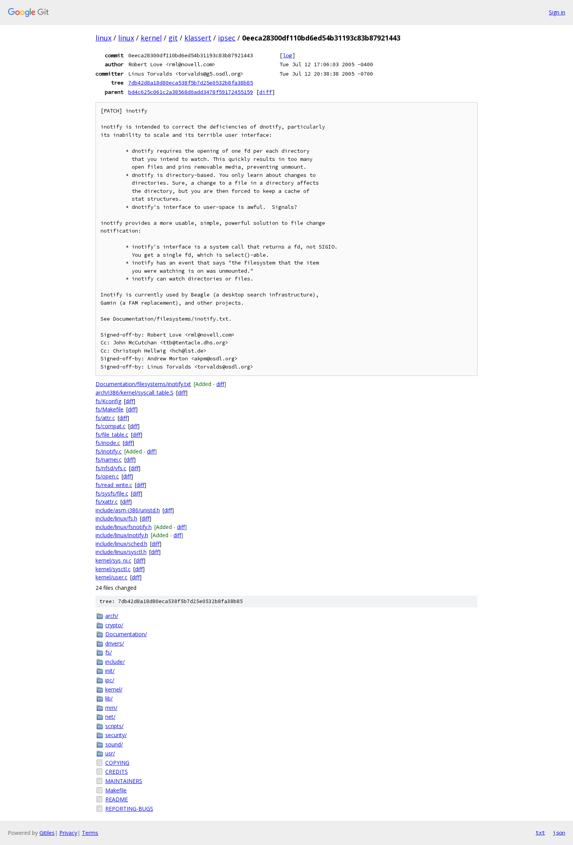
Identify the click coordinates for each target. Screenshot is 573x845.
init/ (110, 670)
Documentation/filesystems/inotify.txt (143, 384)
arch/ (111, 615)
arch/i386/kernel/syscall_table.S (134, 392)
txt (540, 832)
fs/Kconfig (108, 401)
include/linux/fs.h (116, 518)
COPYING (117, 762)
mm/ (111, 707)
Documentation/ (126, 634)
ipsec (226, 37)
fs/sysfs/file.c (112, 493)
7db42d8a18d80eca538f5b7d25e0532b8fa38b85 (190, 82)
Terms (90, 832)
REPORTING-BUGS (129, 808)
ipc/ (109, 680)
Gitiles (47, 832)
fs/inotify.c (109, 451)
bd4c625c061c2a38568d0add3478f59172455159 (190, 91)
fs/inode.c (108, 442)
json (559, 832)
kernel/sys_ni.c (113, 560)
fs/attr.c (105, 418)
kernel (151, 37)
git (173, 37)
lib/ (109, 698)
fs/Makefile (110, 409)
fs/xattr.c (107, 501)
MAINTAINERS (123, 781)
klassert (197, 37)
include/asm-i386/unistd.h (128, 510)
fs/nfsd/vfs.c (111, 468)
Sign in (557, 12)
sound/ (114, 744)
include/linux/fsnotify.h (124, 527)
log (287, 55)
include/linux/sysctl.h (121, 552)
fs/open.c (107, 476)
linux (103, 37)
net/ (110, 716)
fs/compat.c (111, 426)
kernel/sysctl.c (113, 569)
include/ (115, 661)
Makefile (116, 790)
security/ (116, 735)
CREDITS (116, 771)
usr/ (110, 753)
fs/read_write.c (114, 485)
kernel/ (113, 689)
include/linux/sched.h (121, 543)
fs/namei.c (109, 459)
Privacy (68, 832)
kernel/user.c (111, 577)
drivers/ (114, 643)
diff (265, 91)
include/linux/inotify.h (122, 535)
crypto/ (114, 625)
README (116, 799)
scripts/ (114, 726)
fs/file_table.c (112, 434)
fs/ (108, 652)
